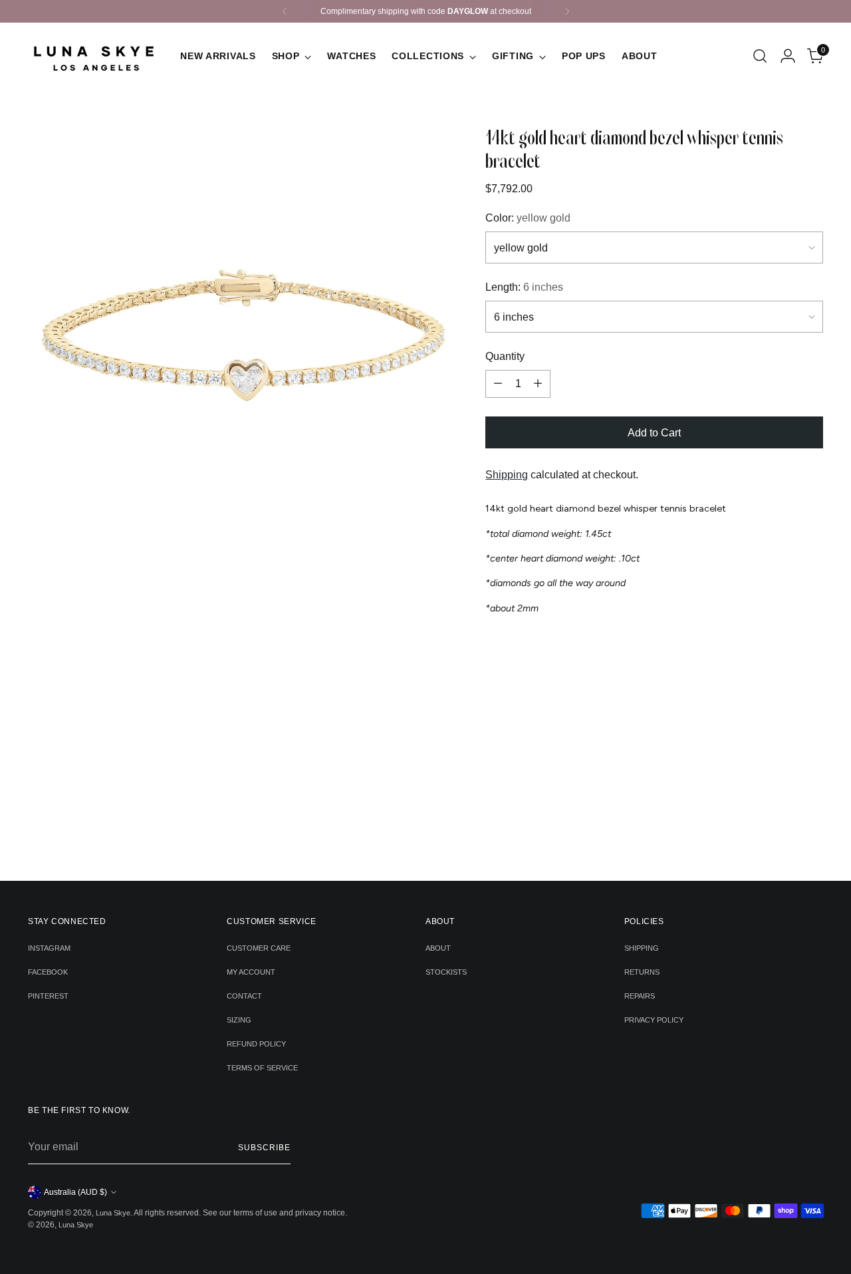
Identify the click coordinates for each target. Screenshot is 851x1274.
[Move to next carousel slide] (446, 834)
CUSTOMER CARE (259, 948)
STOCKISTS (446, 972)
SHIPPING (641, 948)
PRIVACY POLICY (653, 1020)
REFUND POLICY (256, 1044)
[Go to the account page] (788, 56)
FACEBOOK (48, 972)
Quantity (505, 356)
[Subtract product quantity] (498, 384)
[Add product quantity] (538, 384)
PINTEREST (48, 996)
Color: (527, 218)
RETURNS (642, 972)
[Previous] (284, 11)
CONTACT (244, 996)
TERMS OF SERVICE (262, 1068)
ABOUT (438, 948)
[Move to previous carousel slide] (405, 835)
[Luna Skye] (94, 56)
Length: (524, 287)
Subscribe (264, 1147)
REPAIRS (639, 996)
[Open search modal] (760, 56)
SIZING (239, 1020)
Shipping (506, 474)
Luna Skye (113, 1213)
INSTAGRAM (49, 948)
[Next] (567, 11)
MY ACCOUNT (251, 972)
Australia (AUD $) (75, 1192)
